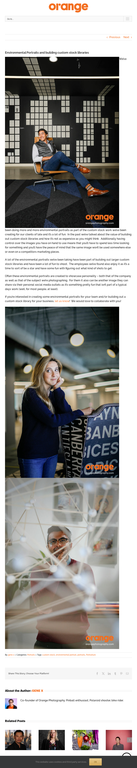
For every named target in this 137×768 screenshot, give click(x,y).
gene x (11, 655)
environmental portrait (66, 655)
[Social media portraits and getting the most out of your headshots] (119, 731)
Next (126, 37)
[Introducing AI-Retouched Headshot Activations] (52, 731)
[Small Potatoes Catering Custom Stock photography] (85, 731)
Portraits (31, 655)
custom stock (48, 655)
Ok (95, 761)
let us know (62, 301)
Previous (114, 37)
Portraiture (91, 655)
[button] (7, 739)
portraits (81, 655)
